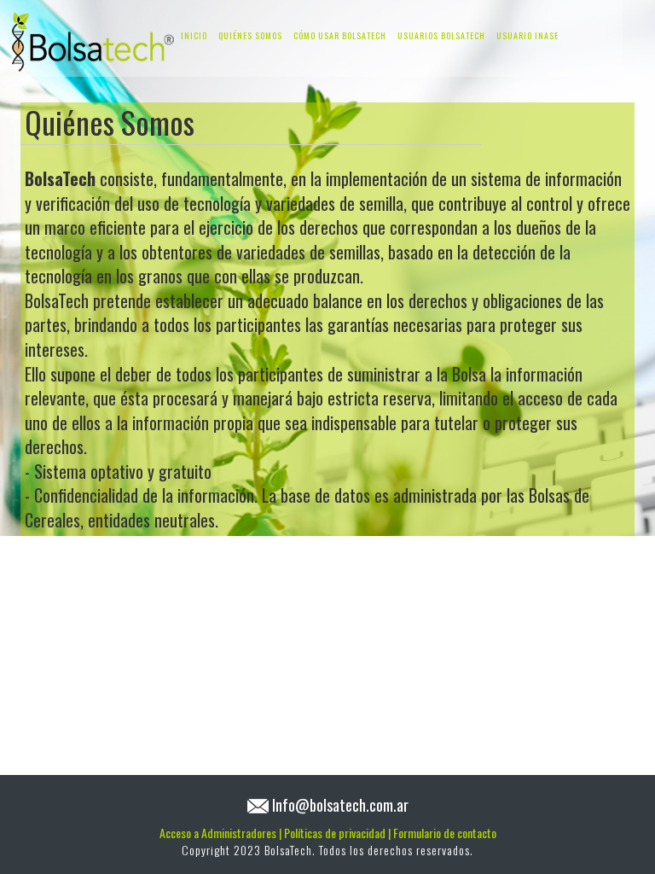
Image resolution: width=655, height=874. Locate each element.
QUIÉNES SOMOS (250, 36)
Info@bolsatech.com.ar (340, 804)
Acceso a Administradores (220, 833)
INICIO (194, 36)
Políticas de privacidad (337, 833)
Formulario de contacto (444, 833)
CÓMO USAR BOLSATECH (339, 36)
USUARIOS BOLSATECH (441, 36)
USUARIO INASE (527, 36)
